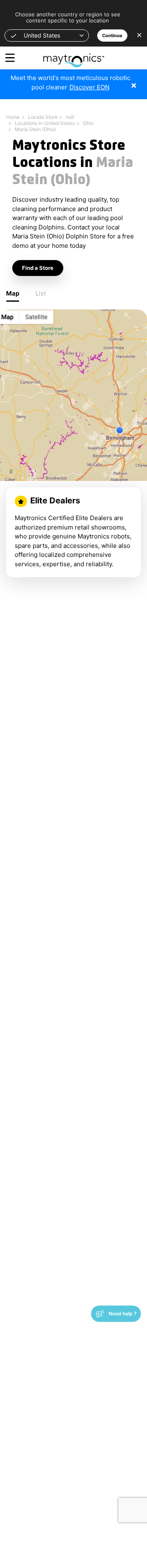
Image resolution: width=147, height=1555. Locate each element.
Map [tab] (12, 293)
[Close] (140, 81)
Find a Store (37, 268)
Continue (112, 35)
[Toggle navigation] (10, 58)
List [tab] (41, 293)
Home (13, 117)
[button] (46, 35)
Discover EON (89, 87)
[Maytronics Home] (73, 56)
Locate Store (43, 117)
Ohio (88, 123)
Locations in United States (45, 123)
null (70, 117)
